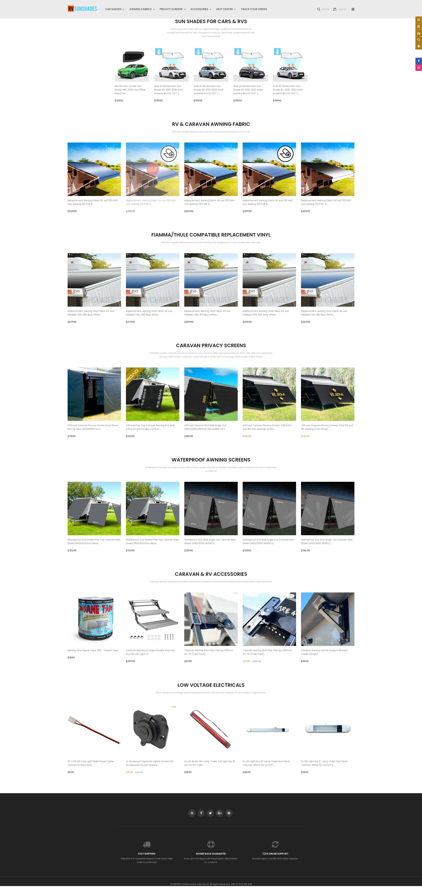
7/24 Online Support (275, 853)
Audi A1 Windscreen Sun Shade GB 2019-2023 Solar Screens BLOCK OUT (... (208, 89)
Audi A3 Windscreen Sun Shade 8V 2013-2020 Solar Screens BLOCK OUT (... (248, 89)
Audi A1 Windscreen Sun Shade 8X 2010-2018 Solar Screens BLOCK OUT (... (168, 89)
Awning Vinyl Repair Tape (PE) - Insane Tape (93, 650)
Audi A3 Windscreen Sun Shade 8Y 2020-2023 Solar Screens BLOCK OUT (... (288, 89)
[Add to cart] (132, 74)
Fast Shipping (146, 853)
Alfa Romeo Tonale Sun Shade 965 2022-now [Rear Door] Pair (130, 89)
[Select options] (269, 404)
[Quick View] (142, 74)
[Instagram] (418, 67)
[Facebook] (418, 61)
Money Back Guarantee (211, 853)
